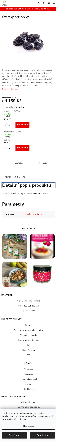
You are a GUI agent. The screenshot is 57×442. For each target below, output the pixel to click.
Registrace (28, 374)
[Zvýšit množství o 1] (13, 125)
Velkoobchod (28, 402)
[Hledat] (38, 3)
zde (29, 419)
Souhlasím (42, 435)
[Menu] (53, 3)
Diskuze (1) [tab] (19, 177)
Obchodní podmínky (28, 335)
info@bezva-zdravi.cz (30, 301)
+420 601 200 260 (31, 306)
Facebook (30, 310)
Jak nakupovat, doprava (28, 340)
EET (28, 355)
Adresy (28, 384)
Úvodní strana (28, 350)
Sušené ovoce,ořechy (32, 214)
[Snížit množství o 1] (6, 125)
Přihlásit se (28, 369)
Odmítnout (15, 435)
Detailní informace (10, 89)
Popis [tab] (8, 177)
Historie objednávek (28, 379)
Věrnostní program (28, 407)
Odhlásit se (29, 389)
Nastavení (28, 426)
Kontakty (28, 325)
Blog (29, 345)
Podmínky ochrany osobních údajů (28, 330)
